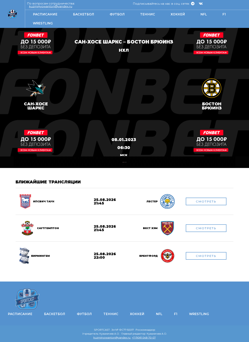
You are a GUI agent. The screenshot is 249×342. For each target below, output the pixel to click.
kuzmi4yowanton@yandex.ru (50, 6)
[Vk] (200, 3)
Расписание (45, 14)
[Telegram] (192, 3)
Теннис (147, 14)
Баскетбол (83, 14)
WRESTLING (43, 23)
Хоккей (178, 14)
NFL (204, 14)
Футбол (117, 14)
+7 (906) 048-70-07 (144, 337)
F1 (224, 14)
